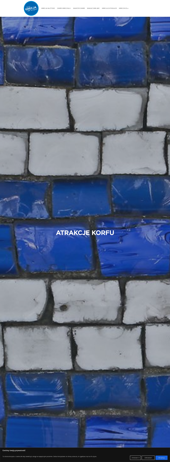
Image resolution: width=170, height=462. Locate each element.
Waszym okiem (79, 8)
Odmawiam (148, 458)
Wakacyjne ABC (93, 8)
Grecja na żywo (48, 8)
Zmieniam (135, 458)
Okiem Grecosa (63, 8)
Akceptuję (161, 458)
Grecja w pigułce (109, 8)
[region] (85, 455)
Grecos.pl (123, 8)
